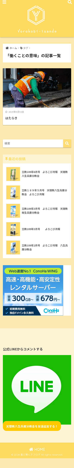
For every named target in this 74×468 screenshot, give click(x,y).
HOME (39, 449)
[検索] (67, 143)
